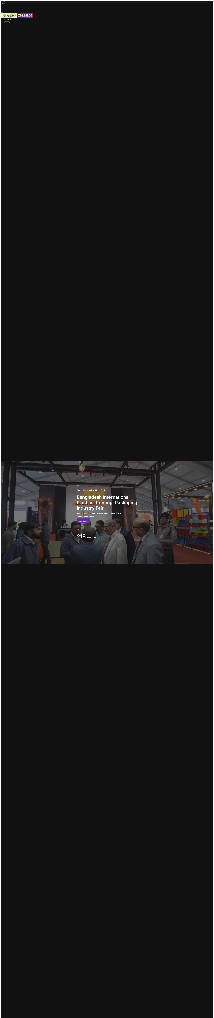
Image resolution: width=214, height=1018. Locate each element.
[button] (8, 18)
